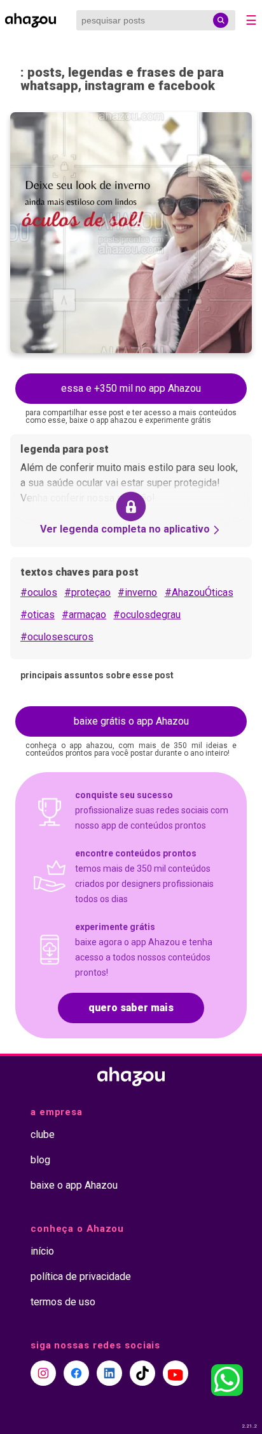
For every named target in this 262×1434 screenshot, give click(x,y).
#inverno (137, 592)
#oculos (38, 592)
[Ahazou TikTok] (142, 1373)
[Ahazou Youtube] (175, 1373)
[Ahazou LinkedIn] (109, 1373)
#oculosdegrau (147, 615)
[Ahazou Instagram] (43, 1373)
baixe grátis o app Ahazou (131, 721)
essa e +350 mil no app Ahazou (131, 388)
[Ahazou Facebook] (76, 1373)
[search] (220, 20)
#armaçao (84, 615)
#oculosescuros (56, 637)
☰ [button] (251, 20)
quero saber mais (131, 1008)
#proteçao (87, 592)
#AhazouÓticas (199, 592)
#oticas (37, 615)
